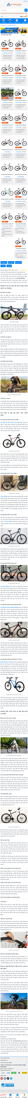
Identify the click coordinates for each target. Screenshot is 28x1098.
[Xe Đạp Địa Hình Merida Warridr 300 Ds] (20, 123)
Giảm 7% (19, 48)
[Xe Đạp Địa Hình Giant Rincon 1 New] (20, 247)
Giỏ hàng (24, 16)
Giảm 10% (6, 98)
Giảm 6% (19, 73)
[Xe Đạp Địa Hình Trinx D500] (7, 197)
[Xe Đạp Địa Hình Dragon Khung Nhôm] (7, 99)
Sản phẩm (18, 262)
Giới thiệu (11, 262)
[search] (25, 10)
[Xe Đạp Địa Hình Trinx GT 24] (7, 148)
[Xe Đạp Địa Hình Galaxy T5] (20, 148)
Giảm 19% (6, 122)
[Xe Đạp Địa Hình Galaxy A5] (7, 224)
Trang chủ (3, 262)
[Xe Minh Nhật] (14, 4)
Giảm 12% (6, 73)
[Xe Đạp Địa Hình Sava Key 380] (20, 173)
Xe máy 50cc (3, 22)
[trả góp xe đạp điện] (14, 30)
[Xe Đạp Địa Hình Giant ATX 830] (7, 74)
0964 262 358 (23, 13)
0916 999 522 (5, 13)
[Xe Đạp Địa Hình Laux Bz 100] (7, 123)
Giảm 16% (19, 221)
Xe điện (10, 22)
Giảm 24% (6, 48)
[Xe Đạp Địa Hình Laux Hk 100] (20, 99)
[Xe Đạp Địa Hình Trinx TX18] (20, 197)
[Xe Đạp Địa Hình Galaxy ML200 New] (20, 222)
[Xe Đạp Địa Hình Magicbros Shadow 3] (7, 173)
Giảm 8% (19, 98)
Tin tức (3, 266)
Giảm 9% (19, 196)
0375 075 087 (14, 13)
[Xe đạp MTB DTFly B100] (20, 49)
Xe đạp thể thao (16, 22)
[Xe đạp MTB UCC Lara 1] (20, 74)
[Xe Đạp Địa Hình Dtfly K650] (7, 49)
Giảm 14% (19, 147)
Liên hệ (9, 266)
